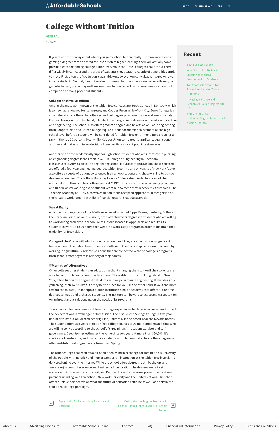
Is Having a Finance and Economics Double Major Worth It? (206, 104)
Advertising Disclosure (44, 426)
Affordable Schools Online (90, 426)
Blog (185, 6)
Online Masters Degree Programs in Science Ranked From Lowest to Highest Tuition (142, 405)
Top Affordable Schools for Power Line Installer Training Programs (204, 89)
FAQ (220, 6)
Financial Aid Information (183, 426)
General (52, 36)
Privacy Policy (223, 426)
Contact (127, 426)
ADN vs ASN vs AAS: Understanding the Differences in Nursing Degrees (206, 118)
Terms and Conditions (261, 426)
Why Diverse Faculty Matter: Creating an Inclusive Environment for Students (203, 75)
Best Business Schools (200, 64)
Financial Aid (203, 6)
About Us (9, 426)
